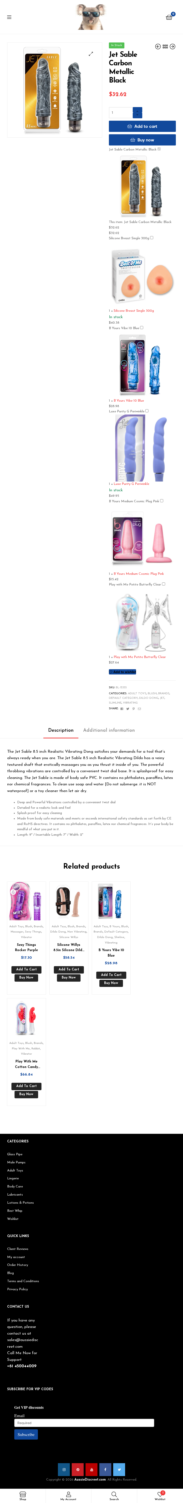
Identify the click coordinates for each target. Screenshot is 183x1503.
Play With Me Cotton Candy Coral (26, 1065)
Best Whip (14, 1211)
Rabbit (35, 1048)
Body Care (15, 1186)
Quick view (32, 903)
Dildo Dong (148, 698)
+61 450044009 (21, 1366)
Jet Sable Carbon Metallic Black (133, 149)
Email (19, 1415)
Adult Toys (137, 693)
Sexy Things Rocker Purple (26, 947)
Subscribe (26, 1434)
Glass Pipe (14, 1154)
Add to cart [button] (26, 969)
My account (16, 1257)
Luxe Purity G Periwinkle (126, 411)
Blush (152, 693)
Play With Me (21, 1048)
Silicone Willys (68, 937)
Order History (17, 1265)
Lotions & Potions (20, 1203)
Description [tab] (61, 730)
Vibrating (130, 702)
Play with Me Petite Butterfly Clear (135, 584)
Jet (162, 698)
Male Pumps (16, 1162)
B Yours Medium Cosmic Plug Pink (134, 501)
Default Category (123, 698)
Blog (10, 1273)
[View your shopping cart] (169, 17)
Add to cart (145, 126)
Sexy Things (33, 931)
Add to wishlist (124, 672)
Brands (163, 693)
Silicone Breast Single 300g (129, 238)
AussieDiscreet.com (90, 1480)
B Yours (115, 926)
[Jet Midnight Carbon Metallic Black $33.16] (172, 46)
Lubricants (15, 1195)
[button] (91, 53)
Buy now (145, 140)
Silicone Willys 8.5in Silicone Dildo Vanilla (68, 948)
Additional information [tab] (109, 730)
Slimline (115, 702)
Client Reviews (17, 1249)
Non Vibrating (76, 931)
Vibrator (26, 937)
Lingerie (13, 1178)
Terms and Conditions (23, 1281)
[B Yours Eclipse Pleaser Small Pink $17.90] (158, 46)
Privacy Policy (17, 1289)
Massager (17, 931)
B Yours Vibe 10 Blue (124, 328)
